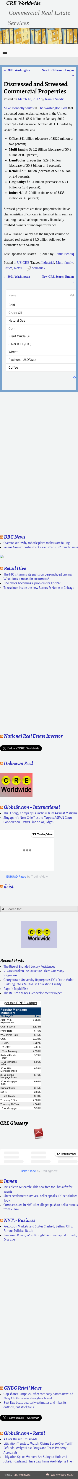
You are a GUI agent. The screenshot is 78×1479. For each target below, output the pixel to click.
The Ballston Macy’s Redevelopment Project (32, 993)
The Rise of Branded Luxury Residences (29, 966)
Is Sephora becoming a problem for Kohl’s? (31, 583)
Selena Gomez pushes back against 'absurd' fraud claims (40, 547)
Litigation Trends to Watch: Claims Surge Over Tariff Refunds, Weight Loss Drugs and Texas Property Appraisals (37, 1448)
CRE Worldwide (23, 3)
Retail (18, 268)
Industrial (47, 262)
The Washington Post (52, 108)
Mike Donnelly (14, 108)
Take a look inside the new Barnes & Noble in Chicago (38, 587)
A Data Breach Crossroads (20, 1439)
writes (29, 108)
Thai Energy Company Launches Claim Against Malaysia (40, 813)
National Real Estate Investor (33, 735)
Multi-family (64, 262)
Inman (10, 1180)
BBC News (14, 536)
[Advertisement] (13, 461)
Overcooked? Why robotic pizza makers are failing (36, 543)
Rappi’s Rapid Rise (15, 988)
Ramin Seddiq (64, 254)
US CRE (23, 262)
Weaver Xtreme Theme (62, 1475)
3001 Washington (17, 70)
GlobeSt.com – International (32, 807)
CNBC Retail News (23, 1387)
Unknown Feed (18, 763)
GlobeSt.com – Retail (24, 1433)
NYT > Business (19, 1220)
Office (8, 268)
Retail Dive (15, 568)
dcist (8, 886)
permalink (38, 268)
